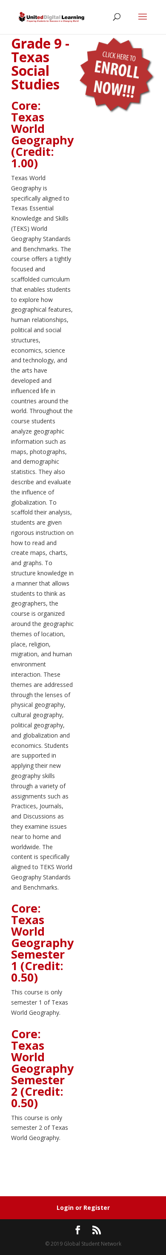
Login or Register (83, 1207)
